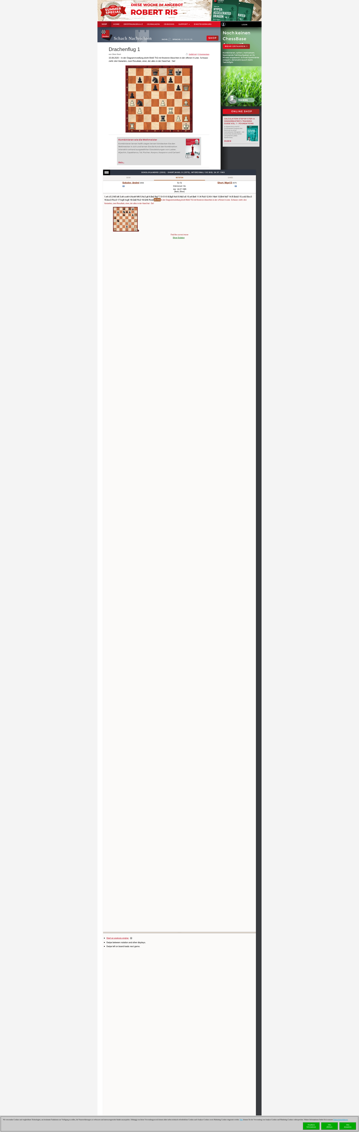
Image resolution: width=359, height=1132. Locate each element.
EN (185, 39)
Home (116, 24)
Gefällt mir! (193, 54)
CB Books (169, 24)
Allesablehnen (329, 1126)
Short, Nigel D (225, 182)
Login (244, 25)
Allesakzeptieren (347, 1126)
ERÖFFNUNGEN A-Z (133, 24)
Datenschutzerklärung (340, 1120)
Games (230, 178)
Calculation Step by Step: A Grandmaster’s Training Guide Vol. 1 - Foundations (239, 121)
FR (191, 39)
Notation (179, 178)
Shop (104, 24)
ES (188, 39)
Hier (241, 1120)
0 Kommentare (203, 54)
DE (182, 39)
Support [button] (183, 24)
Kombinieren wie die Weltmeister (137, 139)
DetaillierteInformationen (311, 1126)
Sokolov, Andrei (130, 182)
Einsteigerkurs (202, 24)
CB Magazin (153, 24)
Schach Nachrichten (133, 38)
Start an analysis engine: (117, 937)
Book (128, 178)
